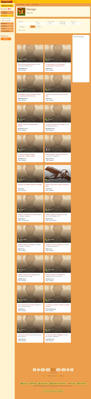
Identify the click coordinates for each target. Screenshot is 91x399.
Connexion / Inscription (4, 12)
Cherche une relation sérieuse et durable (30, 184)
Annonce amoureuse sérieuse (27, 64)
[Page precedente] (38, 369)
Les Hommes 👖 (7, 20)
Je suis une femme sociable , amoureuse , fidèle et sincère (26, 155)
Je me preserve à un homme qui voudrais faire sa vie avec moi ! (55, 65)
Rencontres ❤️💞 (6, 9)
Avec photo (22, 26)
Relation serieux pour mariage (27, 274)
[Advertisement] (44, 40)
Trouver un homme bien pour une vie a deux (57, 95)
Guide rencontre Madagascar (66, 385)
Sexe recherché (51, 21)
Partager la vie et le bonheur (54, 244)
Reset (38, 26)
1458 (48, 369)
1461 (63, 369)
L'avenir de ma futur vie (25, 335)
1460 (58, 369)
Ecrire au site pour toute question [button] (52, 391)
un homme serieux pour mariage (55, 124)
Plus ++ (4, 28)
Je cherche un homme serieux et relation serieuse (58, 305)
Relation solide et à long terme (55, 214)
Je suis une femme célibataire (55, 335)
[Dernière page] (71, 369)
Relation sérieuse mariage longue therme (28, 125)
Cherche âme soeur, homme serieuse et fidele (57, 185)
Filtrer (32, 26)
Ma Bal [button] (34, 383)
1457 (43, 369)
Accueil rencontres (20, 4)
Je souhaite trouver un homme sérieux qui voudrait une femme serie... (29, 95)
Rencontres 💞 (5, 23)
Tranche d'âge (62, 21)
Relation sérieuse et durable (54, 274)
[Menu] (15, 1)
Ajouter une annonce (7, 5)
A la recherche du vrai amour (27, 305)
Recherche (20, 21)
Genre (37, 21)
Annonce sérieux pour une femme (56, 154)
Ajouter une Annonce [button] (58, 383)
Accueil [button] (24, 383)
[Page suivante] (67, 369)
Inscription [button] (44, 383)
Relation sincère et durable (26, 244)
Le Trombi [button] (82, 383)
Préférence (73, 21)
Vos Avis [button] (72, 383)
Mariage (27, 4)
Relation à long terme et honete (27, 214)
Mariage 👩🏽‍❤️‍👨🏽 (4, 15)
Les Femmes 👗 (7, 18)
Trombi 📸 (4, 26)
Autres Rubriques (6, 31)
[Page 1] (34, 369)
